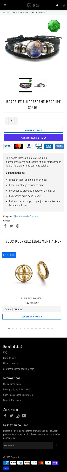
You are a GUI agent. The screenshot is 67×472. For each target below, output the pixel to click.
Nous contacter (10, 363)
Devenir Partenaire (12, 400)
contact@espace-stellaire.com (18, 369)
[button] (9, 328)
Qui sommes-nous (12, 384)
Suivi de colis (9, 358)
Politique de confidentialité (16, 389)
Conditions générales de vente (18, 395)
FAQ (5, 352)
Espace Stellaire (18, 457)
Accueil (7, 12)
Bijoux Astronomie (21, 216)
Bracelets (34, 216)
